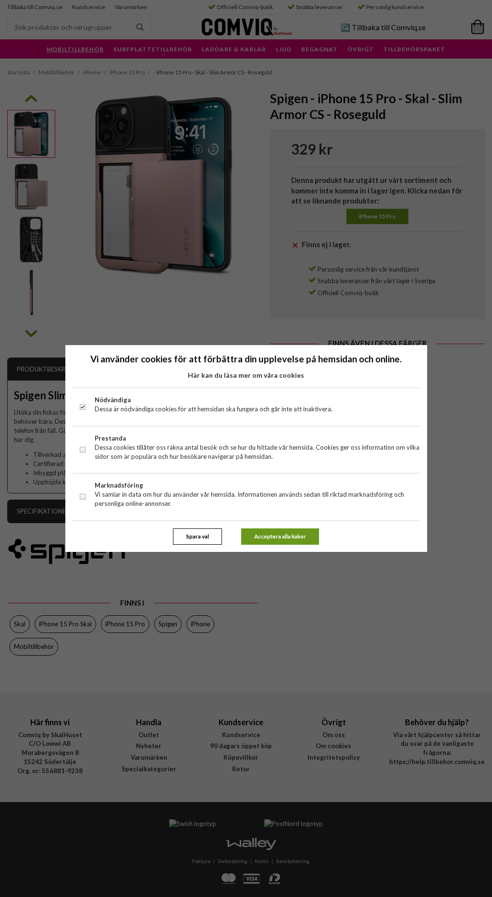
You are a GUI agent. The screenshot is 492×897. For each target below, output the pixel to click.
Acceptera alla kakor (280, 536)
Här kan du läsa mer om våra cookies (246, 375)
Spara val (197, 536)
